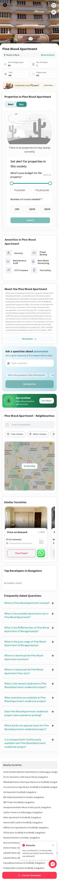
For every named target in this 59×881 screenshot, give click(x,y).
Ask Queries (29, 384)
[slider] (11, 183)
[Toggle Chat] (53, 864)
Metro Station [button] (40, 434)
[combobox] (32, 424)
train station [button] (17, 434)
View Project (21, 553)
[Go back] (5, 5)
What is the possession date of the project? (26, 375)
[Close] (53, 845)
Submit (30, 220)
